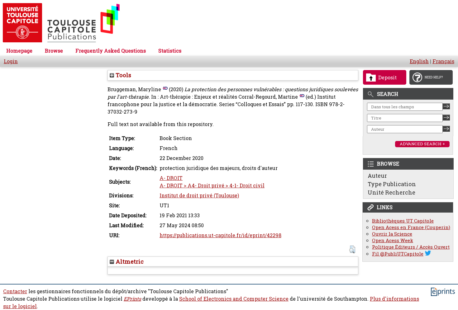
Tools (122, 75)
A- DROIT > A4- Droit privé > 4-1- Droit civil (212, 185)
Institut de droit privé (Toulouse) (199, 195)
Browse (54, 50)
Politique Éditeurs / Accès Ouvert (411, 247)
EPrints (132, 298)
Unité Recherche (391, 192)
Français (443, 61)
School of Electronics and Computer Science (234, 298)
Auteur (377, 175)
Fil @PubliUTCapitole (397, 254)
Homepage (19, 50)
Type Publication (392, 184)
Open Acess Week (392, 240)
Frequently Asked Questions (110, 50)
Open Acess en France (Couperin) (411, 227)
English (419, 61)
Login (11, 61)
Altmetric (129, 261)
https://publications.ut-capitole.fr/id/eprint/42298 (220, 235)
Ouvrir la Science (392, 234)
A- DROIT (171, 178)
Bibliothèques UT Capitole (403, 221)
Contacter (15, 291)
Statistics (169, 50)
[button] (352, 249)
